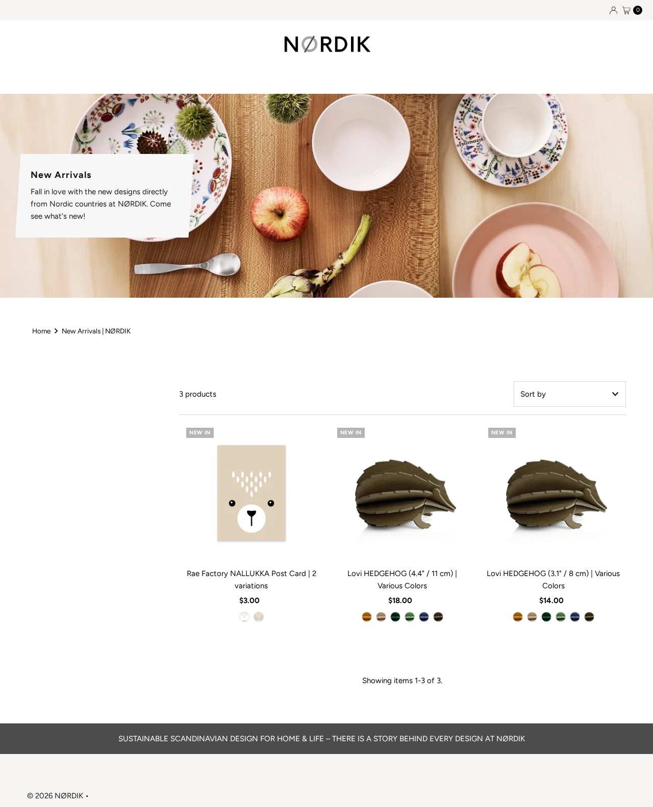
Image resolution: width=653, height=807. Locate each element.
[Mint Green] (410, 617)
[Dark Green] (395, 617)
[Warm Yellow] (367, 617)
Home (41, 331)
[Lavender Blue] (424, 617)
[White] (244, 617)
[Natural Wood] (381, 617)
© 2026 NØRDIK (55, 795)
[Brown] (259, 617)
